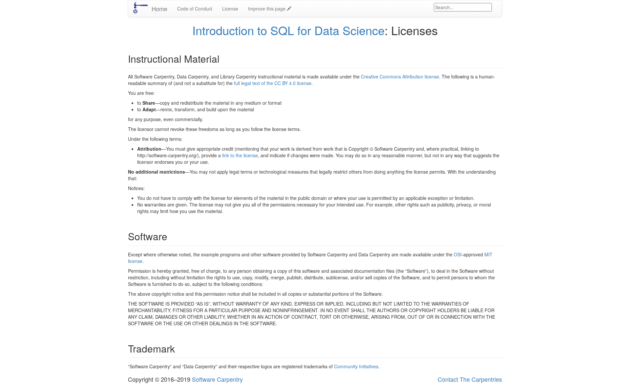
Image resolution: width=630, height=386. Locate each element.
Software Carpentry (217, 379)
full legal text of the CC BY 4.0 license (272, 83)
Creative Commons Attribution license (400, 76)
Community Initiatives (356, 366)
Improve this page (267, 8)
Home (159, 8)
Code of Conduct (194, 8)
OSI (458, 254)
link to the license (240, 155)
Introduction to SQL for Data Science (288, 30)
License (230, 8)
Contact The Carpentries (470, 379)
